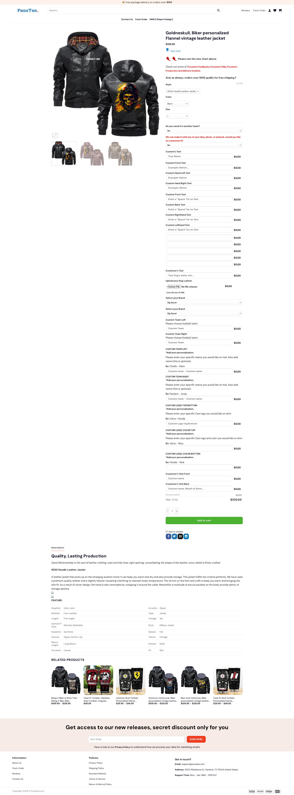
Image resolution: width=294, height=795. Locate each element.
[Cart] (280, 10)
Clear (239, 83)
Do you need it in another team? (183, 126)
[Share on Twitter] (174, 536)
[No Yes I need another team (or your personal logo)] (204, 130)
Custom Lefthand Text (178, 225)
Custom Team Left (176, 319)
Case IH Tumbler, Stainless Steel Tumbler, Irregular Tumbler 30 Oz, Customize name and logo (97, 699)
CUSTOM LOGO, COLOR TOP (180, 430)
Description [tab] (57, 547)
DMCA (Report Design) (161, 19)
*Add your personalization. (180, 352)
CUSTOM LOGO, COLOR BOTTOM (183, 453)
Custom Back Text (175, 204)
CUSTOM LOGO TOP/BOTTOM (181, 405)
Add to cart (204, 520)
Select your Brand (175, 298)
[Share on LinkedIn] (186, 536)
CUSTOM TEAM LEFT (176, 349)
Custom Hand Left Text (178, 173)
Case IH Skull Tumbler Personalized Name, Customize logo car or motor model (227, 699)
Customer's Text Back (177, 484)
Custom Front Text (176, 163)
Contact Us (127, 19)
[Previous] (57, 84)
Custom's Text (173, 151)
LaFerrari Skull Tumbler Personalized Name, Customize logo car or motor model (130, 699)
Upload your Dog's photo (179, 280)
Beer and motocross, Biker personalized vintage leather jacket (195, 699)
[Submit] (218, 10)
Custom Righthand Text (178, 214)
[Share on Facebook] (168, 536)
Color (169, 97)
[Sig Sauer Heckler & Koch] (204, 302)
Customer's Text (174, 270)
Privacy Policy (122, 747)
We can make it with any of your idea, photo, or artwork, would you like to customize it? (203, 139)
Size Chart (176, 51)
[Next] (155, 84)
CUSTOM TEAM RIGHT (177, 376)
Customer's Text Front (178, 473)
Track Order (141, 19)
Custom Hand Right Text (179, 183)
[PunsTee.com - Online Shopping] (27, 10)
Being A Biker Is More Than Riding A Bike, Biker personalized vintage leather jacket (65, 699)
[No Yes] (204, 145)
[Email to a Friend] (180, 536)
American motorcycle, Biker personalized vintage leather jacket (162, 699)
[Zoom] (55, 135)
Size (168, 109)
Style (168, 84)
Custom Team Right (176, 334)
